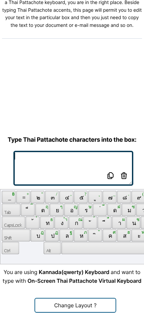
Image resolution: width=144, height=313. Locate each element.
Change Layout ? (75, 305)
